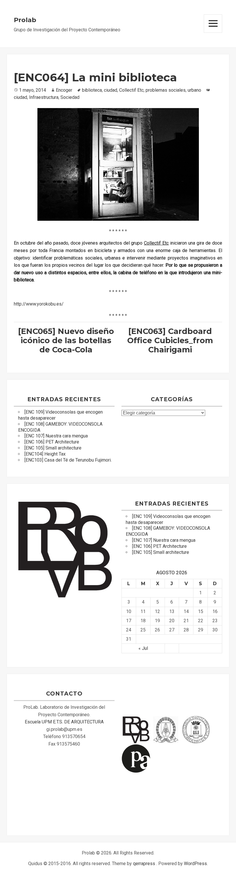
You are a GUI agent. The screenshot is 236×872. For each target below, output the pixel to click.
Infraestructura (43, 97)
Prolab (25, 20)
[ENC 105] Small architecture (52, 448)
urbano (194, 90)
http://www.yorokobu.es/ (39, 304)
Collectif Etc (131, 90)
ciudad (110, 90)
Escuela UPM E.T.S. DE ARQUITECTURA (64, 722)
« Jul (143, 648)
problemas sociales (166, 90)
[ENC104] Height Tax (45, 454)
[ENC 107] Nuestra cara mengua (56, 436)
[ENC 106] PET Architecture (51, 442)
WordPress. (196, 863)
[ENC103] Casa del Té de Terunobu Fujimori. (68, 460)
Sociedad (69, 97)
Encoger (64, 90)
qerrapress (144, 863)
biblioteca (92, 90)
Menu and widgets (213, 23)
